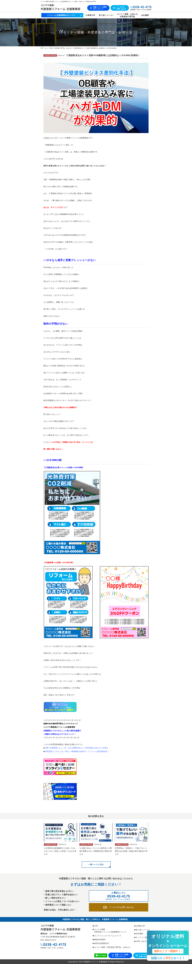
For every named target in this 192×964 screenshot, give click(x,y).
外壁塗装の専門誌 (50, 55)
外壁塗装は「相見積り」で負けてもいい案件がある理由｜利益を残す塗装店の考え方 (131, 851)
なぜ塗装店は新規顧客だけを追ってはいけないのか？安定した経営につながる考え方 (60, 851)
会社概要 (145, 15)
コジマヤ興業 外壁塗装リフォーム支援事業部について (110, 931)
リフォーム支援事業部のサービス (61, 15)
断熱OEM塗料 (99, 940)
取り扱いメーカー (106, 15)
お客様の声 (90, 15)
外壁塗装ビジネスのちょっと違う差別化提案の (62, 731)
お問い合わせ (141, 941)
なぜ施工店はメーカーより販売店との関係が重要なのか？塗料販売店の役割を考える (95, 851)
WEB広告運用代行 (101, 943)
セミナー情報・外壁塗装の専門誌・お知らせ (112, 947)
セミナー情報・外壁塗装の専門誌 (127, 15)
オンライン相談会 (143, 937)
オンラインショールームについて (107, 936)
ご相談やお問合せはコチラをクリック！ (59, 734)
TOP (96, 926)
